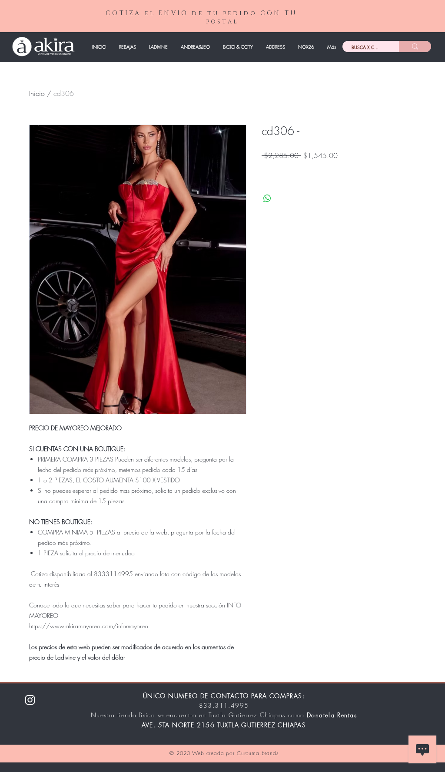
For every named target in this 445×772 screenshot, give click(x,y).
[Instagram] (30, 699)
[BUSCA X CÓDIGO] (415, 46)
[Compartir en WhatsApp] (267, 198)
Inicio (37, 93)
